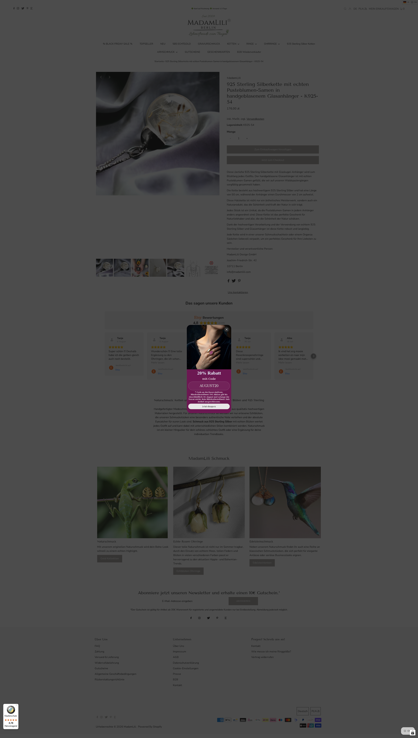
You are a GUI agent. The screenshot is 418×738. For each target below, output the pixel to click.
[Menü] (16, 706)
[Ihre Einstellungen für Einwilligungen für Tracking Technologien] (412, 732)
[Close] (226, 329)
